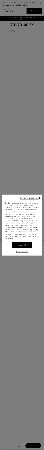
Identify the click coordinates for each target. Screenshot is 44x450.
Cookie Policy (9, 238)
